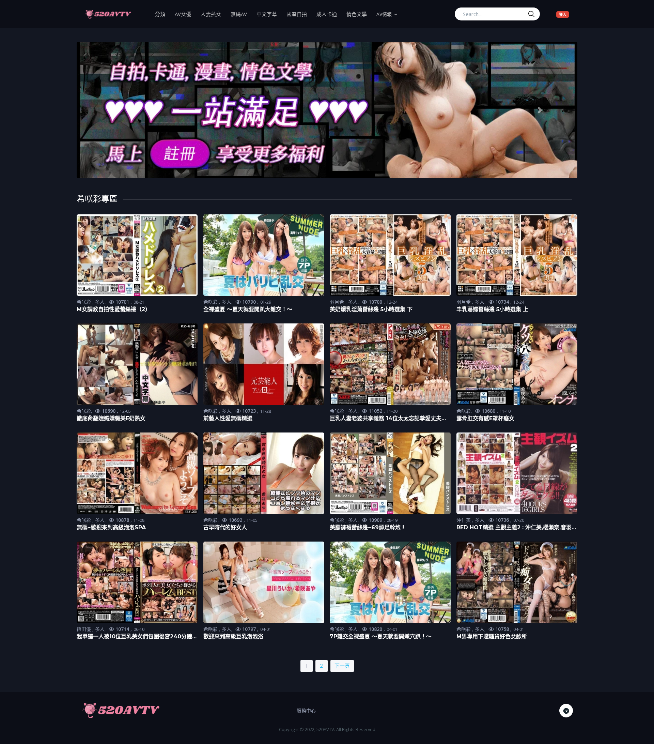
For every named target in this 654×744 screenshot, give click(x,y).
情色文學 (359, 13)
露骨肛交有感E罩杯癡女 (485, 418)
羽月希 (337, 302)
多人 (100, 302)
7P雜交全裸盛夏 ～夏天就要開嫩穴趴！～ (381, 636)
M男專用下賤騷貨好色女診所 (491, 636)
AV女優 (185, 13)
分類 (162, 13)
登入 (564, 14)
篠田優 (84, 629)
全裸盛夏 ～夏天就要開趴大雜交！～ (247, 309)
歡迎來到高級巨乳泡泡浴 (233, 636)
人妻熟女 (213, 13)
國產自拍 (299, 13)
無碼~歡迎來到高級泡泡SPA (111, 527)
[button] (114, 110)
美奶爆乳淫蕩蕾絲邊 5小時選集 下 (371, 309)
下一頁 (342, 666)
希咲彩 (84, 302)
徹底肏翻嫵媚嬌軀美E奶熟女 (111, 418)
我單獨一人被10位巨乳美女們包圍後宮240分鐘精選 (137, 636)
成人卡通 (329, 13)
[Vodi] (108, 14)
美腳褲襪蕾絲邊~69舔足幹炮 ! (367, 527)
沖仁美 (464, 520)
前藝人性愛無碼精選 (227, 418)
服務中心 (306, 710)
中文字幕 (269, 13)
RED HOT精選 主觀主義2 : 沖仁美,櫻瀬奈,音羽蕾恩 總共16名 (516, 527)
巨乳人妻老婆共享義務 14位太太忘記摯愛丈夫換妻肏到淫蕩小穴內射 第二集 (388, 418)
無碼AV (241, 13)
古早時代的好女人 (225, 527)
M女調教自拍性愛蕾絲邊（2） (114, 309)
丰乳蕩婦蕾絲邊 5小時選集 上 (492, 309)
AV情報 (384, 14)
